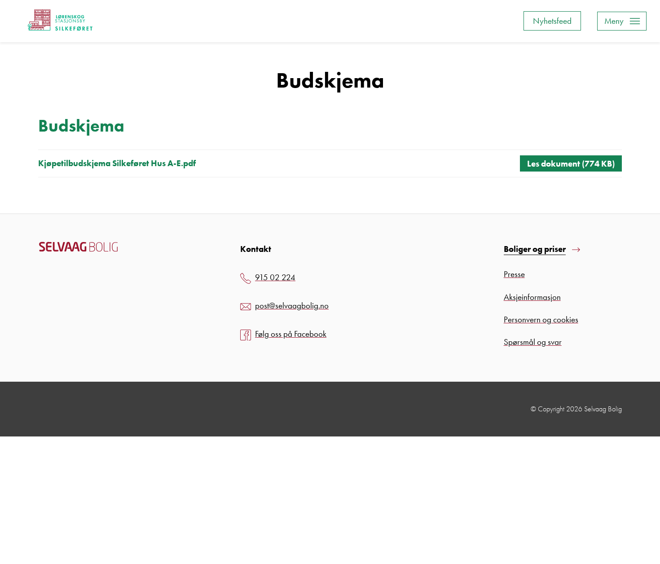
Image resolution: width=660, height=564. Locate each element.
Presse (514, 274)
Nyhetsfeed (552, 20)
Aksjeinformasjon (532, 297)
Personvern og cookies (541, 319)
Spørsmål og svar (533, 342)
